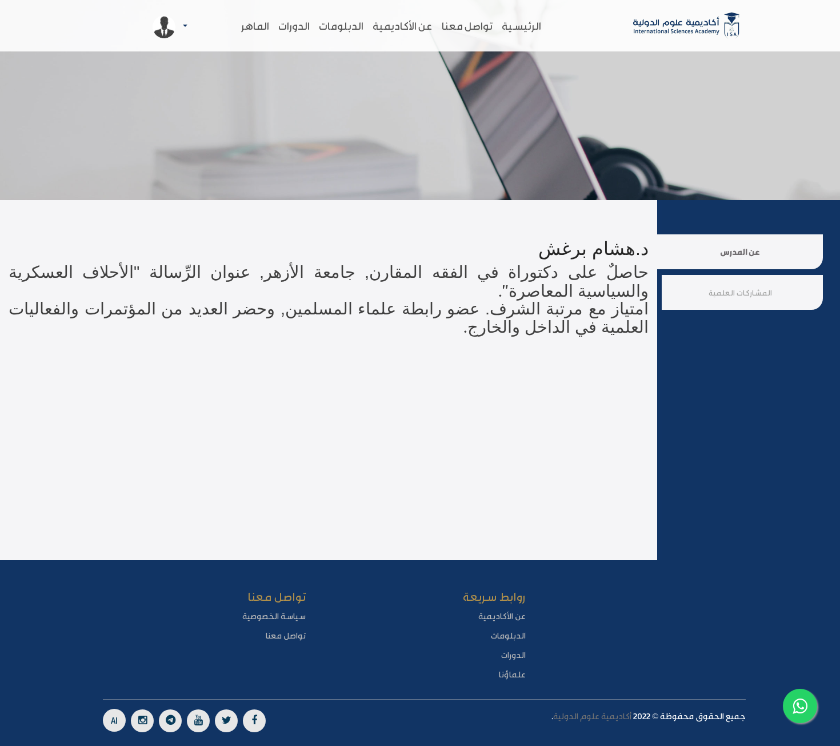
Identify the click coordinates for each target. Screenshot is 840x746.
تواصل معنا (467, 25)
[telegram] (170, 720)
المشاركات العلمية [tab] (740, 292)
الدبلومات (341, 25)
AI (114, 720)
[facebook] (254, 720)
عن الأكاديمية (403, 25)
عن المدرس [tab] (740, 252)
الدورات (294, 25)
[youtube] (198, 720)
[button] (139, 26)
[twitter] (226, 720)
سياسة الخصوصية (274, 616)
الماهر (255, 25)
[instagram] (142, 720)
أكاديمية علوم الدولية (592, 716)
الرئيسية (521, 25)
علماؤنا (512, 674)
